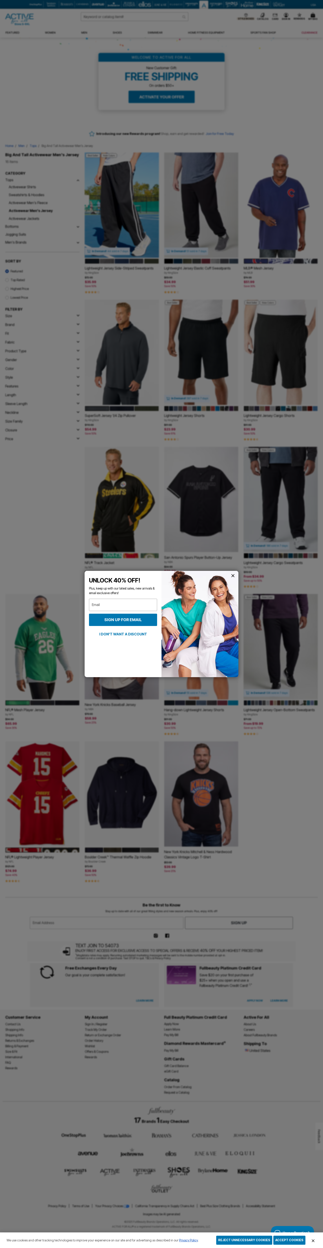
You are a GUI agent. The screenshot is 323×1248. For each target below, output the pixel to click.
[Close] (313, 1240)
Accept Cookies (289, 1240)
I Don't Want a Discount (123, 634)
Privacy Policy (188, 1240)
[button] (313, 1241)
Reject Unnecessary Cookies (244, 1240)
